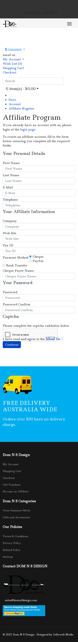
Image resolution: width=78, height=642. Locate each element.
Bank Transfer (16, 265)
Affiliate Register (21, 108)
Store (12, 100)
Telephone (10, 200)
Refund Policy (11, 550)
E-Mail (8, 187)
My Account (11, 464)
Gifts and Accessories (16, 517)
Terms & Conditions (15, 536)
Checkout (9, 478)
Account (15, 104)
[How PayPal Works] (39, 610)
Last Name (11, 175)
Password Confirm (16, 304)
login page (27, 129)
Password (10, 292)
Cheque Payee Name (18, 271)
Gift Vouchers (11, 485)
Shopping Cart (12, 471)
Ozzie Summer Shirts (16, 510)
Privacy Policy (12, 543)
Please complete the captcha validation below (36, 326)
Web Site (9, 233)
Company (10, 221)
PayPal (37, 261)
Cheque (38, 257)
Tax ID (8, 245)
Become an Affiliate (15, 491)
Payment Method (15, 257)
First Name (11, 163)
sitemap (8, 557)
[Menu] (69, 23)
